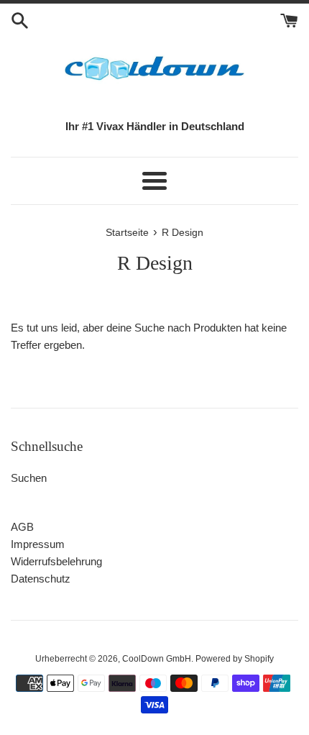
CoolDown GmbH (156, 659)
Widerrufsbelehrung (56, 561)
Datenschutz (40, 578)
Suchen (29, 478)
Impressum (38, 544)
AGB (22, 527)
